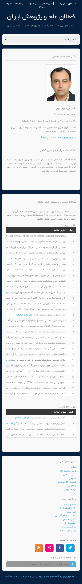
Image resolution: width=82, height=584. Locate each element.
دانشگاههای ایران (67, 508)
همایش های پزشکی (66, 482)
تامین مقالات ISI (68, 471)
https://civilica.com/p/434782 (58, 138)
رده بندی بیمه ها (67, 531)
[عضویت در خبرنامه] (72, 564)
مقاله (73, 467)
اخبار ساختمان (69, 519)
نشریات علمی (69, 474)
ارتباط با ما (19, 3)
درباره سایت (60, 3)
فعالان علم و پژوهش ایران (41, 16)
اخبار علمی (71, 512)
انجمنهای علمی (69, 505)
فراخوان (72, 486)
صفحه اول (72, 3)
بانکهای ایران (70, 523)
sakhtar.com (11, 576)
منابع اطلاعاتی (46, 3)
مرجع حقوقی (70, 490)
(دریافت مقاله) (25, 315)
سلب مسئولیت (33, 3)
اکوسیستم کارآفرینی (65, 516)
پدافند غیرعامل (68, 527)
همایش (72, 478)
